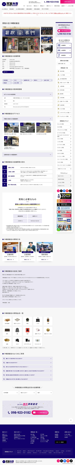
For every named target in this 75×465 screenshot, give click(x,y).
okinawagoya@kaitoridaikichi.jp (16, 66)
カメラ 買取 (62, 109)
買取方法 (35, 80)
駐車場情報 (6, 80)
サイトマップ (4, 441)
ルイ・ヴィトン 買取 (61, 144)
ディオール (19, 452)
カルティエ (29, 452)
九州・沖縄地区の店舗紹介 (20, 8)
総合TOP (4, 432)
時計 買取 (62, 71)
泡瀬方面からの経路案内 (10, 154)
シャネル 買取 (60, 141)
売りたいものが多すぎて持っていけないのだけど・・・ (17, 366)
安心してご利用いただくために (19, 438)
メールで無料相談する (41, 412)
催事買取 (44, 254)
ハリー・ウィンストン (43, 452)
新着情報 (4, 440)
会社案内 (66, 437)
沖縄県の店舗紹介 (29, 8)
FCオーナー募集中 (60, 442)
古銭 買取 (62, 105)
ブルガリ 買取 (60, 162)
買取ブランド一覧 (62, 168)
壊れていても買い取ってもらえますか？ (14, 358)
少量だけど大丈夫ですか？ (11, 362)
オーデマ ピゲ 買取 (61, 133)
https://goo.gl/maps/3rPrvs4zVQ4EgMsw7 (21, 106)
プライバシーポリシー (68, 435)
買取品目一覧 (34, 432)
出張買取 (27, 254)
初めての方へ (29, 5)
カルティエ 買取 (60, 153)
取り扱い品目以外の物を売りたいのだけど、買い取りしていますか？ (20, 375)
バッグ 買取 (62, 75)
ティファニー (35, 452)
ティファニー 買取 (60, 156)
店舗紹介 (4, 437)
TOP (24, 5)
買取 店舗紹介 (11, 8)
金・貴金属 (6, 392)
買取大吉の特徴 (17, 434)
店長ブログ (5, 71)
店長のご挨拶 (46, 80)
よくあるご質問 (70, 5)
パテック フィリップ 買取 (62, 130)
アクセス (15, 80)
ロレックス (19, 450)
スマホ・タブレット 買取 (64, 112)
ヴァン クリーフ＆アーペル (58, 452)
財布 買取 (62, 90)
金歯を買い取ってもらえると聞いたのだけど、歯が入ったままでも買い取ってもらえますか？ (25, 371)
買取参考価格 (57, 5)
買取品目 (5, 82)
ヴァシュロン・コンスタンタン (48, 450)
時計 (39, 392)
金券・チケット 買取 (64, 101)
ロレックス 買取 (60, 124)
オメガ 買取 (59, 127)
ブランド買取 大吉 (5, 8)
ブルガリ (50, 452)
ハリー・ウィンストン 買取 (62, 159)
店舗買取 (10, 254)
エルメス (57, 450)
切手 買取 (62, 97)
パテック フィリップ (31, 450)
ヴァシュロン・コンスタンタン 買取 (63, 135)
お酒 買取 (62, 86)
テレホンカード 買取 (64, 116)
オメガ (24, 450)
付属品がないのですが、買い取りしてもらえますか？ (17, 379)
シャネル (62, 450)
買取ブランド (4, 434)
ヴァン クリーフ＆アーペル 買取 (63, 165)
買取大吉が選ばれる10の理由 (19, 435)
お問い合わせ (64, 30)
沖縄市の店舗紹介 (37, 8)
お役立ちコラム (61, 185)
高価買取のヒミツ (17, 437)
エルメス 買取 (60, 138)
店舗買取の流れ (26, 80)
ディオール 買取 (60, 147)
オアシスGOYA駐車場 (9, 94)
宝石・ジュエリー (24, 392)
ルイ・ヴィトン (68, 450)
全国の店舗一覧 (61, 63)
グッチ (24, 452)
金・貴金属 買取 (63, 78)
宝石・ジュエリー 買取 (64, 82)
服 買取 (61, 93)
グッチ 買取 (59, 150)
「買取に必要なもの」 (59, 13)
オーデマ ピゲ (38, 450)
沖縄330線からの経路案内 (11, 119)
